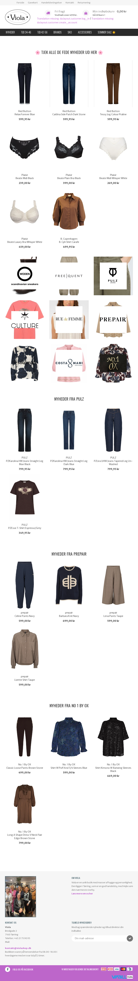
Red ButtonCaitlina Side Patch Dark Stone (68, 113)
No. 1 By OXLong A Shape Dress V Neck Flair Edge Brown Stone (24, 835)
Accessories (85, 32)
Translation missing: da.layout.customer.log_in (63, 18)
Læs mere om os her (82, 893)
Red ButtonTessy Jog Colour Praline (113, 113)
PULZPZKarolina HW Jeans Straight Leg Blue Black (24, 461)
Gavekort (33, 2)
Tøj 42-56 (42, 32)
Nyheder (10, 32)
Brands (58, 32)
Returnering (84, 2)
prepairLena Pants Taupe (113, 614)
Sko (70, 32)
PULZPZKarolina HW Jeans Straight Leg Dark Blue (69, 461)
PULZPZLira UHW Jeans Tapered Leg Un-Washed (113, 461)
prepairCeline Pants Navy (25, 614)
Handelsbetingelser (51, 2)
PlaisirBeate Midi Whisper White (113, 176)
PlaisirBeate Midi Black (24, 176)
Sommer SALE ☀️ (107, 32)
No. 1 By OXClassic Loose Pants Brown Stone (24, 766)
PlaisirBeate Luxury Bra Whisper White (24, 240)
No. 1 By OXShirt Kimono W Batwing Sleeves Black (113, 768)
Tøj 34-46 (26, 32)
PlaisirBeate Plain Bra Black (69, 176)
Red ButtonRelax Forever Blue (25, 113)
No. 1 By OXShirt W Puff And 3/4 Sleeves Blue (69, 766)
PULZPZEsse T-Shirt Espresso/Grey (24, 526)
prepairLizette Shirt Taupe (24, 678)
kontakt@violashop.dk (18, 948)
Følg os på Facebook (23, 969)
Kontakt (70, 2)
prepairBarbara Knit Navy (69, 614)
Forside (20, 2)
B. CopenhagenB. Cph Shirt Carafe (69, 240)
